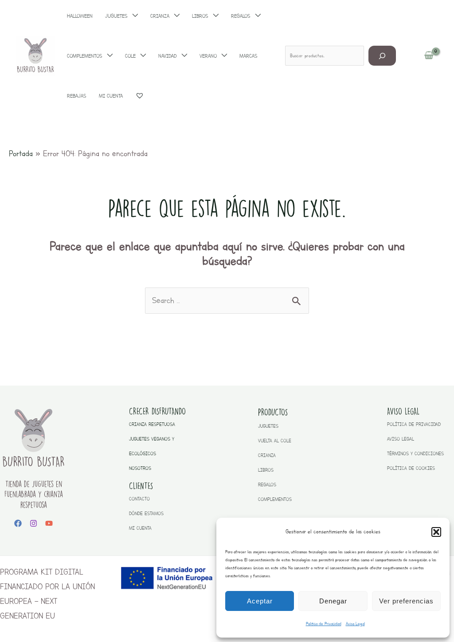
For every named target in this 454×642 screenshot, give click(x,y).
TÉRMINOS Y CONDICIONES (415, 453)
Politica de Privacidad (323, 623)
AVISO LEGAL (400, 439)
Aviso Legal (355, 623)
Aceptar (260, 601)
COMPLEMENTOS (275, 499)
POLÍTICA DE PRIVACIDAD (414, 424)
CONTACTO (139, 499)
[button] (436, 532)
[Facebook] (18, 523)
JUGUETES (268, 426)
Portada (21, 153)
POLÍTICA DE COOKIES (411, 468)
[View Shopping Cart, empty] (428, 56)
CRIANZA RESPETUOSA (152, 424)
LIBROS (266, 470)
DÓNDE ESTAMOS (146, 513)
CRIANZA (267, 455)
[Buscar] (382, 56)
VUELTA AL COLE (274, 440)
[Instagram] (33, 523)
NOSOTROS (140, 468)
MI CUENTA (140, 528)
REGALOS (267, 484)
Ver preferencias (406, 601)
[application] (107, 56)
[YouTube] (49, 523)
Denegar (333, 601)
